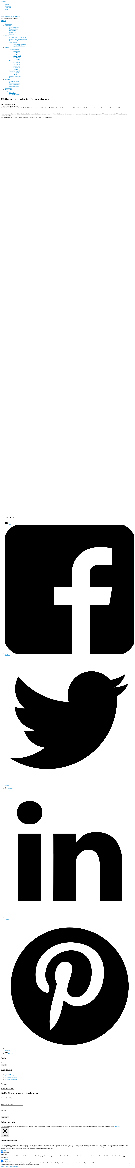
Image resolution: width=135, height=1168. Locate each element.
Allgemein (8, 1074)
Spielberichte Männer (11, 1079)
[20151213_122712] (67, 359)
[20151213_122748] (67, 491)
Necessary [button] (4, 1150)
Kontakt (7, 4)
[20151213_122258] (67, 139)
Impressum (8, 6)
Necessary (6, 1152)
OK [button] (115, 1126)
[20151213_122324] (67, 183)
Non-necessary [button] (5, 1159)
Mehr (117, 1126)
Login (6, 9)
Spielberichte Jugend (11, 1077)
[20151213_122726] (67, 403)
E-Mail (3, 1111)
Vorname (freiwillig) (6, 1098)
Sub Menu (3, 1)
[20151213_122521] (67, 315)
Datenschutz (8, 7)
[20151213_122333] (67, 227)
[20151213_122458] (67, 271)
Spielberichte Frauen (11, 1076)
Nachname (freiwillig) (7, 1104)
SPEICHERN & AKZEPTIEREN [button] (10, 1166)
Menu (3, 20)
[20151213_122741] (67, 447)
